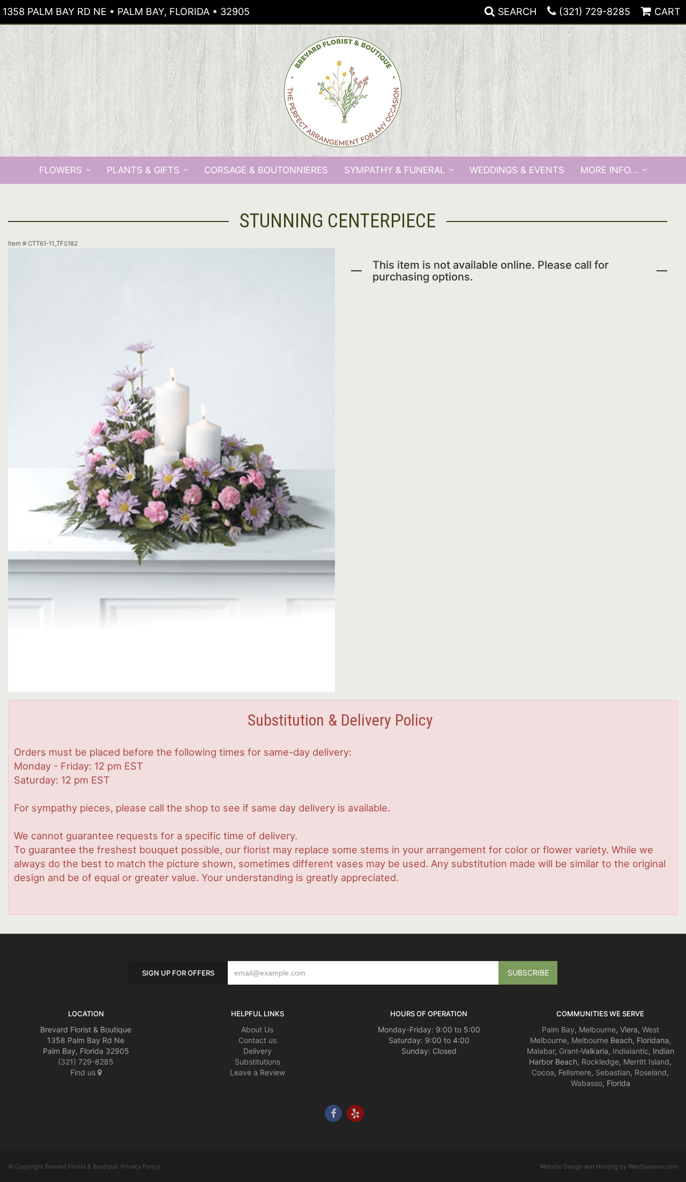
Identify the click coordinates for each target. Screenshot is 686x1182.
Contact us (257, 1040)
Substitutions (257, 1061)
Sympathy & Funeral (394, 170)
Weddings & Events (516, 170)
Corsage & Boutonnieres (266, 170)
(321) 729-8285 (594, 11)
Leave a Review (257, 1072)
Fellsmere (574, 1072)
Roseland (651, 1072)
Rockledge (600, 1061)
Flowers (60, 170)
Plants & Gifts (143, 170)
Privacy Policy (140, 1166)
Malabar (541, 1050)
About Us (257, 1029)
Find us (84, 1072)
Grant (568, 1050)
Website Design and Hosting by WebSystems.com (609, 1166)
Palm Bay (558, 1029)
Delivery (257, 1050)
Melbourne (597, 1029)
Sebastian (612, 1072)
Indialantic (630, 1050)
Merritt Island (646, 1061)
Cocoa (543, 1072)
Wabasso (586, 1083)
